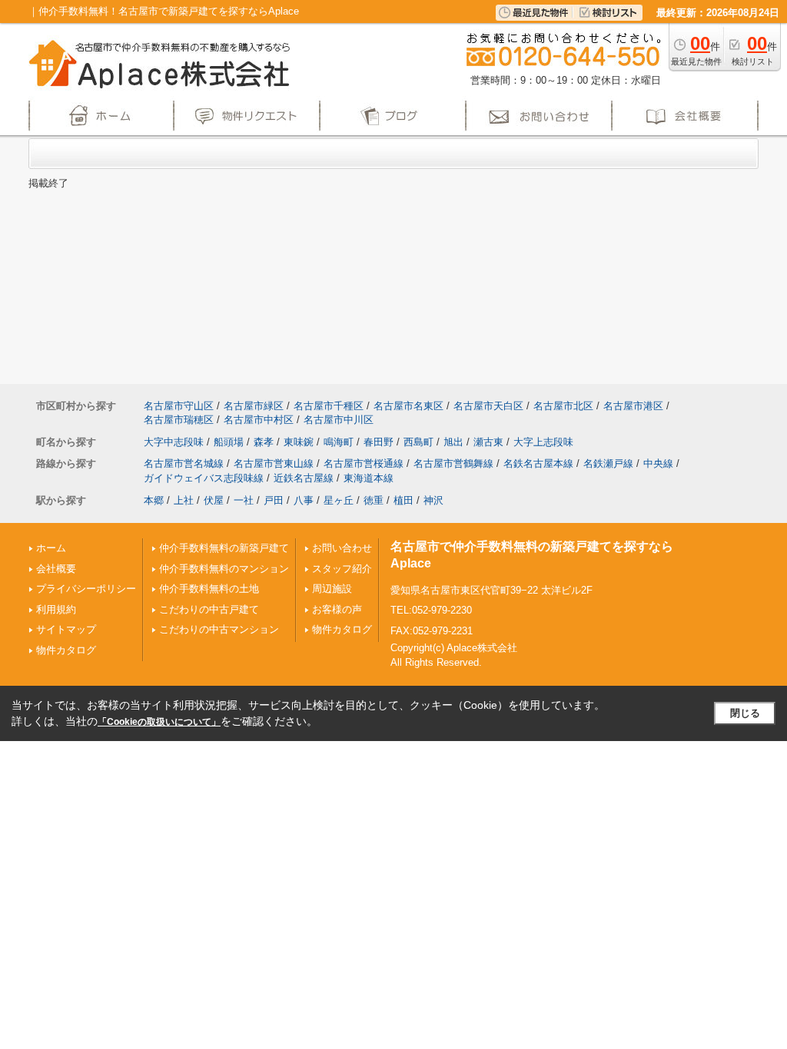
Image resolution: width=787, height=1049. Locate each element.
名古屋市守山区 (179, 406)
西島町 (418, 442)
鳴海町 (339, 442)
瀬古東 (488, 442)
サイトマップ (66, 629)
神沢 (433, 500)
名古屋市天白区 (488, 406)
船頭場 (229, 442)
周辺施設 (332, 588)
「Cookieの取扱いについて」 (159, 721)
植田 (403, 500)
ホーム (51, 548)
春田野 (379, 442)
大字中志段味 (174, 442)
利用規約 (56, 609)
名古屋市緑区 (254, 406)
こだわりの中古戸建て (209, 609)
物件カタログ (66, 650)
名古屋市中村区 (259, 419)
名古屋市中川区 (339, 419)
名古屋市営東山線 (274, 463)
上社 (184, 500)
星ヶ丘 (339, 500)
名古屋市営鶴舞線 (453, 463)
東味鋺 (299, 442)
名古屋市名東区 (408, 406)
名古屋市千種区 (329, 406)
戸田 (274, 500)
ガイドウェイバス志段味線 (204, 478)
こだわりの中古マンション (219, 629)
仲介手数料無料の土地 (209, 588)
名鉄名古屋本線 (538, 463)
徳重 (374, 500)
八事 (304, 500)
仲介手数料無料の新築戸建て (224, 548)
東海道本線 (369, 478)
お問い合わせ (342, 548)
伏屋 (214, 500)
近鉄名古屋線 (304, 478)
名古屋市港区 (633, 406)
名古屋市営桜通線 (363, 463)
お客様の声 (337, 609)
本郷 (154, 500)
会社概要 (56, 568)
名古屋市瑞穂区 (179, 419)
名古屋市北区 (563, 406)
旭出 (453, 442)
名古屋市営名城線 (184, 463)
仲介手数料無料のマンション (224, 568)
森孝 (264, 442)
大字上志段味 (543, 442)
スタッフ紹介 (342, 568)
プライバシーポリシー (86, 588)
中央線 (658, 463)
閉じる (745, 713)
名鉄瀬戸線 (608, 463)
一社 (244, 500)
